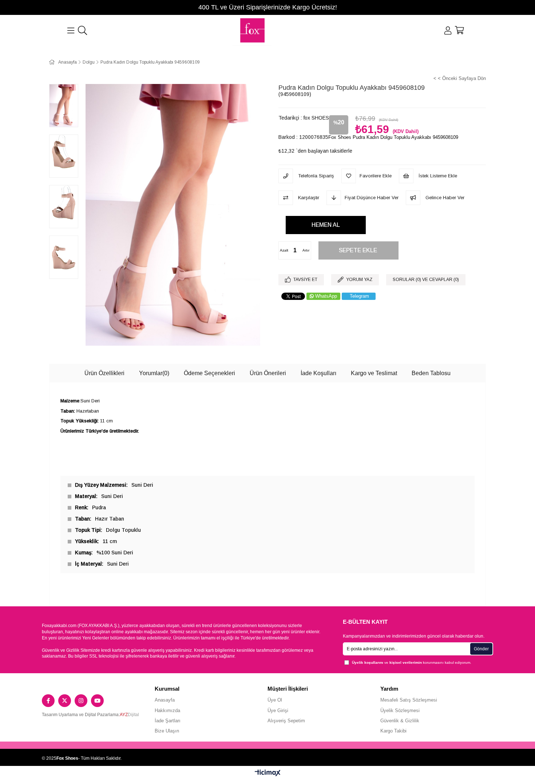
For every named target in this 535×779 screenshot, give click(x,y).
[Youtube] (97, 700)
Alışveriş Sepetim (286, 720)
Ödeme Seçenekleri (209, 373)
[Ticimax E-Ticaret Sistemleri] (268, 773)
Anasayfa (165, 700)
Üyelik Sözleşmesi (400, 710)
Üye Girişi (278, 710)
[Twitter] (64, 700)
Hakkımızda (167, 710)
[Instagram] (81, 700)
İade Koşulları (318, 373)
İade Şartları (168, 720)
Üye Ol (275, 700)
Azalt (284, 250)
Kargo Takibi (393, 731)
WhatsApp (326, 296)
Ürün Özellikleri (104, 373)
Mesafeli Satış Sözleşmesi (408, 700)
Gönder (481, 648)
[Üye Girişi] (447, 31)
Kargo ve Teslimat (374, 373)
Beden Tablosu (431, 373)
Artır (305, 250)
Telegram (359, 296)
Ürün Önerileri (268, 373)
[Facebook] (48, 700)
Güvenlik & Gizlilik (399, 720)
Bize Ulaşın (167, 731)
